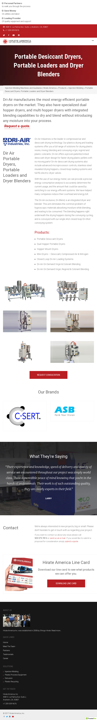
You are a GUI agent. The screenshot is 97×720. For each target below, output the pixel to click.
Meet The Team (9, 646)
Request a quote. (17, 126)
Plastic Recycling (11, 682)
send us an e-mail (57, 538)
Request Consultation (48, 375)
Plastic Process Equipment (15, 675)
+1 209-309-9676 (12, 30)
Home (5, 642)
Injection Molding (75, 88)
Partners (6, 650)
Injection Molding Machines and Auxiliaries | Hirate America (30, 88)
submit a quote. (72, 541)
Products (62, 88)
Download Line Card (66, 583)
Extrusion (9, 678)
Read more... (56, 631)
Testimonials (8, 654)
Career (5, 658)
